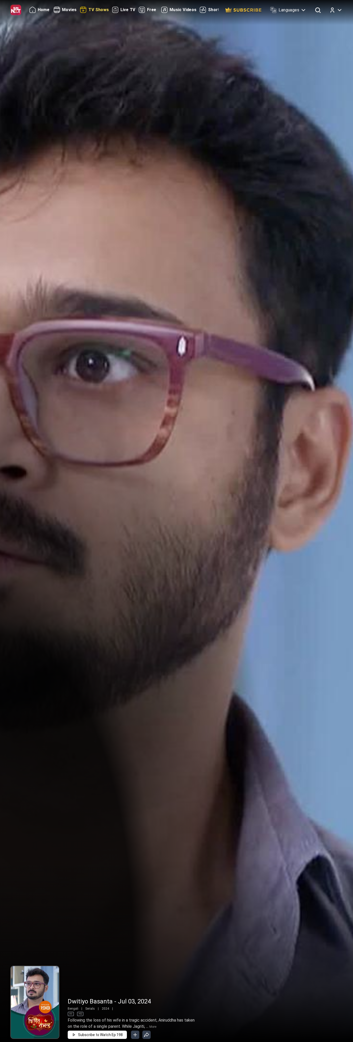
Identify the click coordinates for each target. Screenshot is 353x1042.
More (152, 1027)
